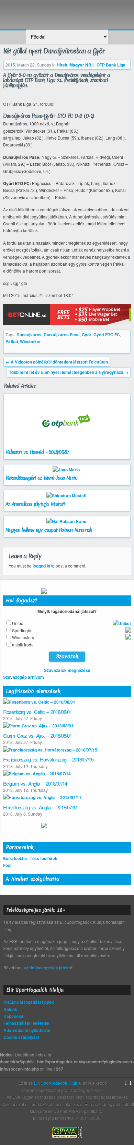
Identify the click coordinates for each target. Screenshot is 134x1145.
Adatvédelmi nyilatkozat (27, 1030)
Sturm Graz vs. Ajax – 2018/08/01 (37, 735)
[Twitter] (130, 1083)
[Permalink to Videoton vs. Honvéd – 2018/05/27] (67, 445)
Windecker (30, 341)
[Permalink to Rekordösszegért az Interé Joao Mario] (67, 470)
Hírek (62, 65)
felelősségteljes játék (48, 967)
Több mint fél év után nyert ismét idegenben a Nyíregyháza (69, 372)
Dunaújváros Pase (62, 334)
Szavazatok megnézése (67, 670)
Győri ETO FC (106, 334)
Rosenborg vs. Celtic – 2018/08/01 (37, 711)
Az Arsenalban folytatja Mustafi (34, 504)
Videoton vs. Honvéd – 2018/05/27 (36, 452)
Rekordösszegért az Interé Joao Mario (41, 477)
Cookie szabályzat (21, 1037)
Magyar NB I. (81, 65)
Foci (7, 865)
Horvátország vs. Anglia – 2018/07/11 (40, 807)
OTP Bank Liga (111, 65)
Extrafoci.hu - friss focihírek (30, 858)
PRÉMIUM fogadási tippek (28, 1002)
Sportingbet (23, 630)
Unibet (18, 623)
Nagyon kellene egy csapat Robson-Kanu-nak (48, 530)
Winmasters (23, 637)
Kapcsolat (13, 1016)
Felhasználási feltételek (26, 1023)
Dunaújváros (29, 334)
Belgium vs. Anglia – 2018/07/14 (35, 783)
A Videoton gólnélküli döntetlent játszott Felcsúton (56, 362)
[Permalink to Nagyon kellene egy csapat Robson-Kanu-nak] (67, 521)
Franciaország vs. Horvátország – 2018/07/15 (48, 759)
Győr (86, 334)
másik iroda (23, 644)
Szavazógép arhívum (23, 677)
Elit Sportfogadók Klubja (67, 11)
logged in (41, 566)
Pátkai (11, 341)
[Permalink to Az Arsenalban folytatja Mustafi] (67, 495)
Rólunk (10, 1009)
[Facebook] (126, 1083)
